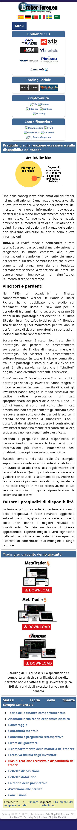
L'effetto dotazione (22, 777)
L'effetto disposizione (24, 771)
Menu (19, 26)
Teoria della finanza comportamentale (36, 713)
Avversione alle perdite (25, 789)
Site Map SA (59, 817)
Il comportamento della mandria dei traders (41, 749)
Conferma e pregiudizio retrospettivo (35, 737)
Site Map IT (16, 817)
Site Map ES (52, 814)
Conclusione (17, 795)
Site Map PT (45, 817)
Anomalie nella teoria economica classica (39, 719)
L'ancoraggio (17, 725)
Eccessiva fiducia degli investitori (32, 755)
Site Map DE (67, 814)
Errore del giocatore (23, 743)
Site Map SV (30, 817)
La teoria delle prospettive (27, 783)
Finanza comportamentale (21, 803)
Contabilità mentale (23, 731)
